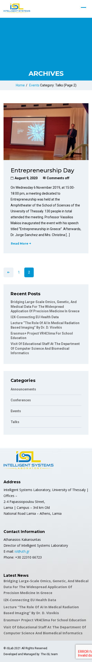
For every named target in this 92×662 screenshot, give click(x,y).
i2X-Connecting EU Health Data (35, 317)
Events (34, 85)
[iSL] (17, 8)
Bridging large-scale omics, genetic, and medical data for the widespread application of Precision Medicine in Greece (45, 306)
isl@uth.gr (22, 551)
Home (20, 85)
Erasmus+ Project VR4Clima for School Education (45, 620)
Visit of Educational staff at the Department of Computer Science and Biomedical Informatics (45, 348)
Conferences (21, 400)
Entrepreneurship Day (42, 170)
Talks (15, 422)
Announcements (23, 389)
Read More (19, 243)
